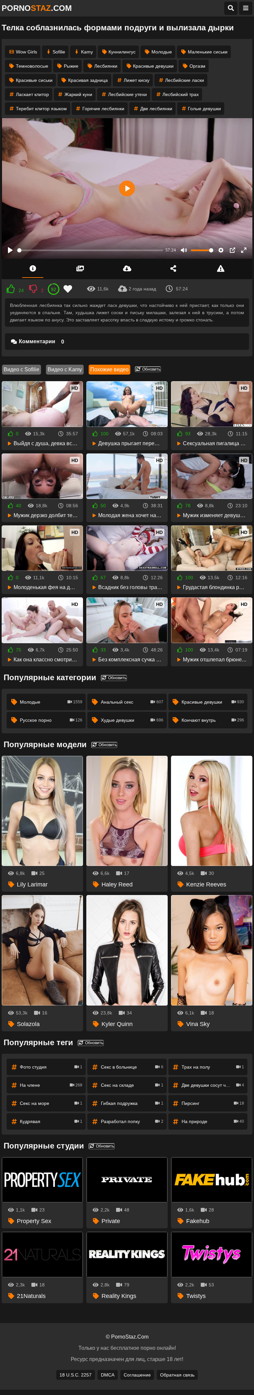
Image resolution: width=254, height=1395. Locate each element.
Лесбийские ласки (184, 80)
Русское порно (51, 720)
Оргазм (197, 66)
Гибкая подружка (132, 1103)
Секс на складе (132, 1085)
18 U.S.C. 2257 (76, 1375)
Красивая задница (88, 80)
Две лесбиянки (156, 108)
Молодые (161, 51)
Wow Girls (26, 51)
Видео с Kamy (65, 369)
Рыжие (71, 66)
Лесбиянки (105, 66)
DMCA (107, 1375)
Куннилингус (122, 51)
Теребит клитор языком (41, 108)
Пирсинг (213, 1103)
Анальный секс (132, 702)
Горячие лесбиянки (103, 108)
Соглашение (137, 1375)
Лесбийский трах (180, 94)
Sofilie (59, 51)
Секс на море (51, 1103)
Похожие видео (109, 369)
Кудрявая (51, 1121)
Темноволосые (32, 66)
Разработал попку (132, 1121)
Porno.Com (37, 8)
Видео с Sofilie (21, 369)
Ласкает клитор (32, 94)
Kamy (87, 51)
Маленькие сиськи (208, 51)
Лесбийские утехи (127, 94)
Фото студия (51, 1067)
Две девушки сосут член (213, 1085)
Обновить (150, 369)
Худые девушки (132, 720)
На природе (213, 1121)
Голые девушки (204, 108)
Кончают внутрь (213, 720)
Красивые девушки (153, 66)
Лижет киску (136, 80)
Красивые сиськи (34, 80)
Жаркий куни (78, 94)
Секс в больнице (132, 1067)
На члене (51, 1085)
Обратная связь (177, 1375)
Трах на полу (213, 1067)
